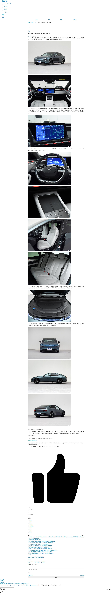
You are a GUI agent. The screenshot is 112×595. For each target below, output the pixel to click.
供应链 (31, 525)
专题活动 (74, 20)
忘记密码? (82, 575)
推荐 (30, 520)
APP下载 (9, 3)
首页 (36, 20)
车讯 (32, 22)
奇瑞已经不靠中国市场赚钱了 (35, 540)
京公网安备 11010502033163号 (32, 585)
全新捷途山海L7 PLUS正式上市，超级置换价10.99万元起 (40, 545)
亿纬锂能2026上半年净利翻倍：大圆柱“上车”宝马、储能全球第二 (42, 541)
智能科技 (31, 526)
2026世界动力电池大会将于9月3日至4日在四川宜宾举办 (40, 548)
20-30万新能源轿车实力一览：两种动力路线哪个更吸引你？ (41, 553)
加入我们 (15, 583)
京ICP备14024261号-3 (20, 585)
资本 (30, 531)
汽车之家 (29, 36)
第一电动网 (12, 585)
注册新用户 (30, 575)
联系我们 (2, 580)
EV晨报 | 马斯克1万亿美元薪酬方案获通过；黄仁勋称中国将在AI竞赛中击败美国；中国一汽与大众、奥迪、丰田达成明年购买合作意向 (56, 537)
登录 (56, 577)
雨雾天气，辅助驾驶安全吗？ (35, 538)
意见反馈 (2, 582)
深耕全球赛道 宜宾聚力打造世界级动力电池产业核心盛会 (40, 551)
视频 (61, 20)
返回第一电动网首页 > (32, 440)
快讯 (49, 20)
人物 (30, 529)
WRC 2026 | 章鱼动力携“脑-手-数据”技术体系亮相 (39, 547)
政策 (30, 528)
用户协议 (19, 583)
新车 (35, 22)
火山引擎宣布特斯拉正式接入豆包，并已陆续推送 (39, 544)
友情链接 (22, 583)
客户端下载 (6, 583)
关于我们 (2, 583)
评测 (30, 523)
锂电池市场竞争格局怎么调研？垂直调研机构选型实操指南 (41, 542)
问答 (30, 532)
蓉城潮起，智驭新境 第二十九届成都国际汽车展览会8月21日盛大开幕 (43, 550)
